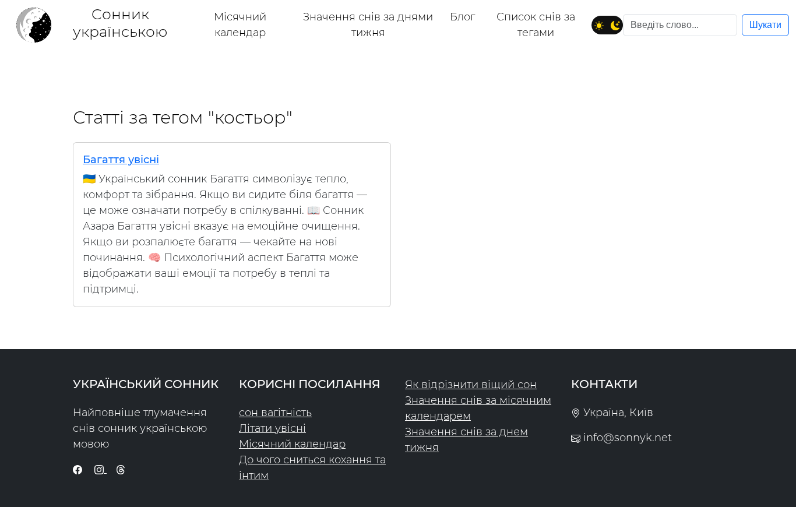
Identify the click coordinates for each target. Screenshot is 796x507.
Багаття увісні (121, 159)
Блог (462, 16)
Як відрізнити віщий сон (471, 384)
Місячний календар (240, 24)
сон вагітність (275, 412)
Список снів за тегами (535, 24)
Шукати (765, 25)
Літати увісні (272, 428)
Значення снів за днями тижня (368, 24)
